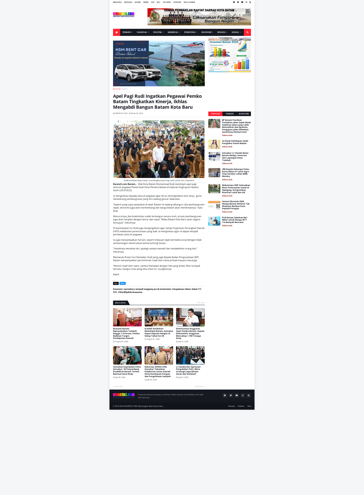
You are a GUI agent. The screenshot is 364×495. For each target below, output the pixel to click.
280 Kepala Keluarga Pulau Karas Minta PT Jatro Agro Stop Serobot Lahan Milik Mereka (235, 173)
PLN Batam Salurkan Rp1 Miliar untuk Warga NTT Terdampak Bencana (234, 220)
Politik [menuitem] (157, 32)
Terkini (230, 114)
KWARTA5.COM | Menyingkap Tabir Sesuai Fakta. (143, 406)
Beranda (117, 2)
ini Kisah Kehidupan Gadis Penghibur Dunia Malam (235, 142)
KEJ (158, 2)
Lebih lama (199, 386)
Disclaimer (189, 2)
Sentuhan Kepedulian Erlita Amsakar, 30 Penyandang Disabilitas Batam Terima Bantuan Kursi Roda (127, 370)
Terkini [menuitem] (126, 32)
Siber (145, 2)
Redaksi (128, 2)
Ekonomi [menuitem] (206, 32)
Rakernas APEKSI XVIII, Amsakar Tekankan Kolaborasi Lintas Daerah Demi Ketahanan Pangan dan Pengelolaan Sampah (158, 372)
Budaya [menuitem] (221, 32)
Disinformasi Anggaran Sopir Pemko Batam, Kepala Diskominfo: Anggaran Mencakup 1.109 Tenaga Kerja (190, 333)
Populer (215, 114)
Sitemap (177, 2)
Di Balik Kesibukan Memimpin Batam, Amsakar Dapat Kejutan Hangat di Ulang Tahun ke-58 (159, 332)
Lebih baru (118, 386)
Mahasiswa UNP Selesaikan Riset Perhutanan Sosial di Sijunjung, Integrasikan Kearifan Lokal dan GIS (236, 189)
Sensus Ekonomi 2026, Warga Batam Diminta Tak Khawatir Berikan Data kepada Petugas (236, 205)
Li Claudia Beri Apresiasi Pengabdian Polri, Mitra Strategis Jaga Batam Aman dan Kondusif (188, 370)
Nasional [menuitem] (142, 32)
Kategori (244, 114)
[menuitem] (116, 32)
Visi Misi (167, 2)
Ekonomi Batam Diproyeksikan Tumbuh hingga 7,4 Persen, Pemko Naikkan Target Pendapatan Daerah (126, 333)
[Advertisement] (229, 92)
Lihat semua (201, 303)
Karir (138, 2)
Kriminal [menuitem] (173, 32)
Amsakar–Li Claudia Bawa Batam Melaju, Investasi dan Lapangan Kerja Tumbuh (235, 156)
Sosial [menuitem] (235, 32)
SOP (152, 2)
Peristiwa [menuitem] (189, 32)
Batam (125, 89)
